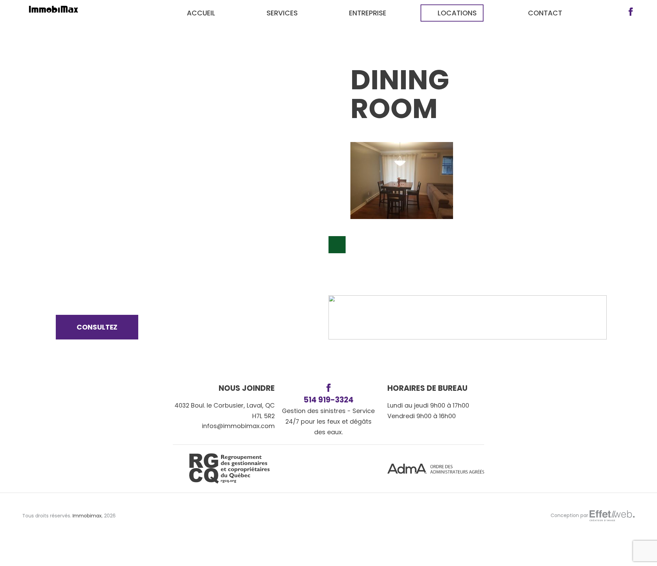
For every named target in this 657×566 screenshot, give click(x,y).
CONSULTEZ (97, 327)
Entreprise (367, 13)
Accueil (201, 13)
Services (282, 13)
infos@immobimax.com (238, 426)
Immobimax (87, 515)
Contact (545, 13)
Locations (457, 13)
